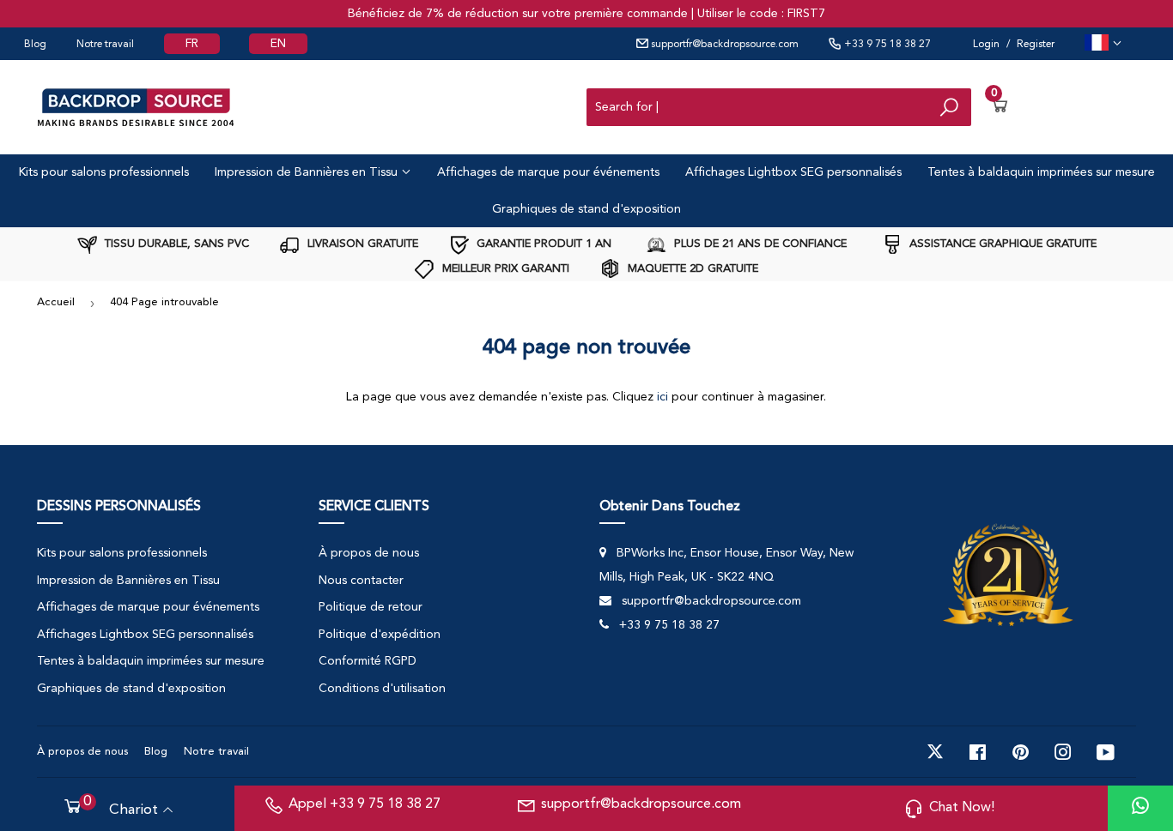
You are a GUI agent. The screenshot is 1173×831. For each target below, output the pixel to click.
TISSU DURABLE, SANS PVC (175, 244)
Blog (35, 44)
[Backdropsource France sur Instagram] (1063, 752)
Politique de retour (370, 607)
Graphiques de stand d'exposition (586, 209)
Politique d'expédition (380, 635)
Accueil (56, 302)
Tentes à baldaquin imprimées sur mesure (1041, 172)
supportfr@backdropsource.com (723, 44)
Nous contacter (361, 581)
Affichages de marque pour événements (548, 172)
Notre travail (105, 44)
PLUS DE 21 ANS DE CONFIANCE (759, 244)
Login (986, 44)
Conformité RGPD (367, 661)
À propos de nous (369, 553)
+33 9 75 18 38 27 (886, 44)
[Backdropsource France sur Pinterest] (1021, 752)
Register (1035, 44)
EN (278, 44)
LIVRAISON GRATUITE (361, 244)
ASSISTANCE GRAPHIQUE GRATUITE (1001, 244)
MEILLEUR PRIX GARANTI (504, 268)
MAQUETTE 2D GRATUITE (691, 268)
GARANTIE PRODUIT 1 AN (542, 244)
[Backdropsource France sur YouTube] (1106, 752)
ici (662, 397)
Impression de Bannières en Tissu (308, 172)
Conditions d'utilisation (382, 689)
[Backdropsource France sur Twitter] (935, 752)
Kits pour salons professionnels (104, 172)
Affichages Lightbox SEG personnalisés (793, 172)
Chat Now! (961, 808)
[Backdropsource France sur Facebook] (978, 752)
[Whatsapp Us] (1140, 808)
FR (191, 44)
